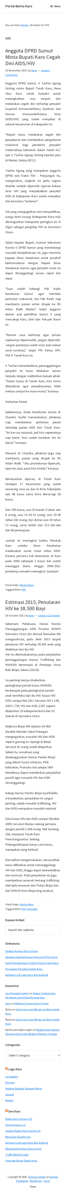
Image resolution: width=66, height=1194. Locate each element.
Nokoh (9, 1100)
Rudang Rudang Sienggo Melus (23, 1088)
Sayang (9, 1094)
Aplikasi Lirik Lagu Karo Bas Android (26, 975)
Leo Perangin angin (17, 993)
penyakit (32, 909)
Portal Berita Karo (18, 6)
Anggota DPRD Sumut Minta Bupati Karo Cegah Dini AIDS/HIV (32, 56)
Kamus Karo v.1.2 (15, 1125)
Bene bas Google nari (18, 1137)
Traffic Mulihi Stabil (17, 1154)
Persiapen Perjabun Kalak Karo (24, 969)
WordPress (36, 1181)
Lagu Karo (15, 1069)
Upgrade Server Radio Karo (21, 1160)
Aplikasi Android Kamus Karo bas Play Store (31, 957)
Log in (46, 1181)
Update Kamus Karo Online (21, 951)
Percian (9, 1082)
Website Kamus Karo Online (32, 1003)
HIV (24, 589)
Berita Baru (27, 585)
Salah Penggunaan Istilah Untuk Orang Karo (32, 963)
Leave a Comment (49, 615)
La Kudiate (11, 1076)
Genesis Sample (37, 1177)
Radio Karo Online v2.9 (18, 1119)
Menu (57, 6)
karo (8, 1003)
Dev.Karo (14, 1111)
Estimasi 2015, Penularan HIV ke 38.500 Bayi (32, 605)
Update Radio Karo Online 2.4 (22, 1131)
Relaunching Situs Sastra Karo (23, 1148)
